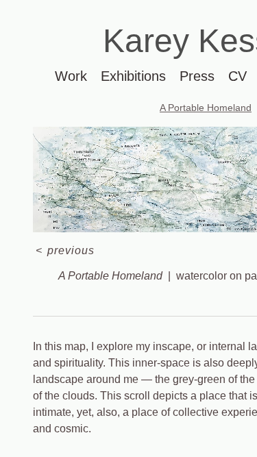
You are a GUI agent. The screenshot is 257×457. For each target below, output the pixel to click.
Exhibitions (133, 76)
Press (197, 76)
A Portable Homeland (206, 107)
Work (71, 76)
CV (237, 76)
